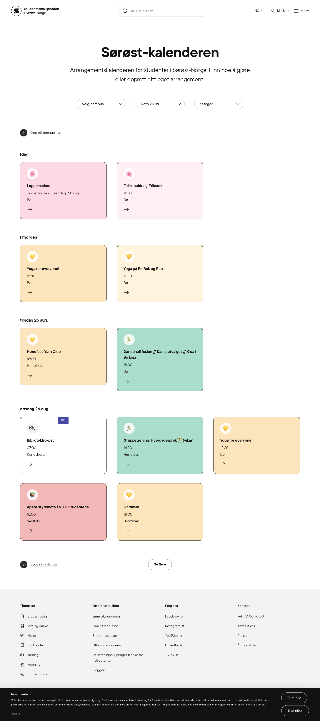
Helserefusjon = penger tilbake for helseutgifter (117, 657)
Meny (305, 11)
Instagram (172, 626)
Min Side (283, 11)
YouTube (171, 636)
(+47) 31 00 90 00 (250, 616)
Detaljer (16, 713)
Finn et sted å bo (105, 626)
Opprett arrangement (46, 133)
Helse (31, 636)
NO (257, 11)
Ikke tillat (295, 711)
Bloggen (98, 670)
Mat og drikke (37, 626)
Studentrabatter (104, 636)
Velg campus (93, 104)
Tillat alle (294, 698)
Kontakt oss (246, 626)
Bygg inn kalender (43, 564)
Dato (150, 104)
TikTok (169, 655)
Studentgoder (38, 674)
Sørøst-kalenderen (106, 616)
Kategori (206, 104)
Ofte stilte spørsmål (106, 645)
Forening (34, 664)
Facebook (172, 616)
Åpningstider (247, 645)
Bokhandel (35, 645)
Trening (33, 655)
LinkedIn (171, 645)
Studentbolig (37, 616)
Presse (242, 636)
